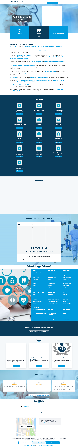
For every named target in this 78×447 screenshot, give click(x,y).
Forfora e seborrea (67, 283)
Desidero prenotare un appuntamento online (39, 331)
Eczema (34, 294)
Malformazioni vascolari (68, 290)
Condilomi (65, 296)
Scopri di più (19, 113)
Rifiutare (25, 442)
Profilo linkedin (26, 406)
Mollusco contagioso (37, 301)
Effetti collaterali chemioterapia (39, 313)
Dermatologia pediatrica (38, 272)
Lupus (49, 296)
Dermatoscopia (36, 277)
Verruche (65, 306)
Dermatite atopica (66, 270)
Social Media (36, 2)
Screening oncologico (67, 303)
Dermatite (35, 316)
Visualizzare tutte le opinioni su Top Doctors (39, 395)
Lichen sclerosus (66, 309)
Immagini (24, 2)
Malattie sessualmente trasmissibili (67, 280)
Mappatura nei (66, 275)
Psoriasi (34, 270)
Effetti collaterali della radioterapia (52, 314)
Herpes (34, 283)
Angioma (34, 290)
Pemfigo (64, 301)
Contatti (43, 2)
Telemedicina (65, 313)
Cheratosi (65, 316)
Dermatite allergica (67, 277)
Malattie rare (35, 279)
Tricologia (35, 303)
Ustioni (34, 285)
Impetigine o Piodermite (53, 303)
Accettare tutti (53, 442)
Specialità (18, 2)
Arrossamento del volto (53, 301)
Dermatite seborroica (52, 306)
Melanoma (35, 299)
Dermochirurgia (51, 319)
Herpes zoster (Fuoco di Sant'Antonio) (38, 306)
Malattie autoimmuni (52, 292)
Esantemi (65, 294)
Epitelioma (50, 316)
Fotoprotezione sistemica (38, 292)
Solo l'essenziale (39, 442)
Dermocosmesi (66, 285)
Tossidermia (50, 290)
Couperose (50, 285)
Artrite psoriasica (51, 270)
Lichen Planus (36, 319)
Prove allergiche (51, 283)
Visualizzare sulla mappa (26, 426)
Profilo (12, 2)
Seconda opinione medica (53, 299)
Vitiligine (64, 272)
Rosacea (64, 292)
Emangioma (65, 299)
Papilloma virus (51, 287)
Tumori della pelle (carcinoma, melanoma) (39, 310)
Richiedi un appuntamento (52, 2)
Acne (34, 275)
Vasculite (65, 287)
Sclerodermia (35, 296)
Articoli (30, 2)
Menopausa (35, 287)
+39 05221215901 (45, 422)
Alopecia (49, 272)
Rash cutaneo (50, 294)
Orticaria (49, 279)
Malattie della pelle (52, 277)
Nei (48, 275)
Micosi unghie (51, 309)
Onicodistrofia (66, 319)
